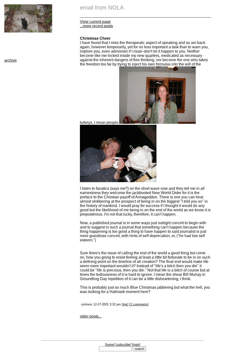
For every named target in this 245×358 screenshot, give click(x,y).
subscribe (123, 344)
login (136, 344)
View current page (95, 22)
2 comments (139, 304)
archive (10, 60)
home (110, 344)
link (125, 304)
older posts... (90, 316)
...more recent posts (96, 26)
